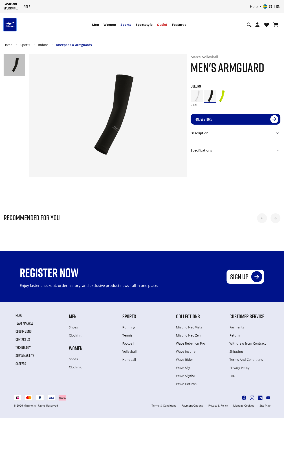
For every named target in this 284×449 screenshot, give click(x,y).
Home (8, 45)
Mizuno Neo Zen (188, 335)
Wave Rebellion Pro (190, 343)
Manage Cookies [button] (243, 405)
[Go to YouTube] (268, 398)
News (18, 315)
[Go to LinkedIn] (260, 398)
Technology (23, 347)
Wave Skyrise (186, 376)
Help (254, 6)
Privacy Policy (239, 367)
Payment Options (192, 405)
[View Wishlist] (266, 24)
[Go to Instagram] (252, 398)
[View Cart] (275, 24)
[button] (262, 218)
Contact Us (22, 339)
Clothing (75, 335)
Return (234, 335)
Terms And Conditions (246, 359)
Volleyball (129, 351)
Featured (179, 24)
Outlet (162, 24)
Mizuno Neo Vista (189, 327)
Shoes (73, 327)
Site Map (265, 405)
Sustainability (24, 355)
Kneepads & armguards (74, 45)
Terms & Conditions (164, 405)
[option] (197, 96)
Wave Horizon (186, 384)
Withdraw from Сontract (247, 343)
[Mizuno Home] (11, 6)
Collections (188, 316)
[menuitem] (95, 24)
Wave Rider (184, 359)
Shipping (236, 351)
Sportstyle (144, 24)
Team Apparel (24, 323)
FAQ (232, 376)
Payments (236, 327)
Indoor (43, 45)
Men (95, 24)
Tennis (127, 335)
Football (128, 343)
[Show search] (249, 24)
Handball (129, 359)
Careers (20, 363)
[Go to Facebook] (244, 398)
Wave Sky (183, 367)
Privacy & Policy (218, 405)
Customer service (246, 316)
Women (109, 24)
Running (128, 327)
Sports (126, 24)
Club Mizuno (23, 331)
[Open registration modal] (257, 24)
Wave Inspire (186, 351)
